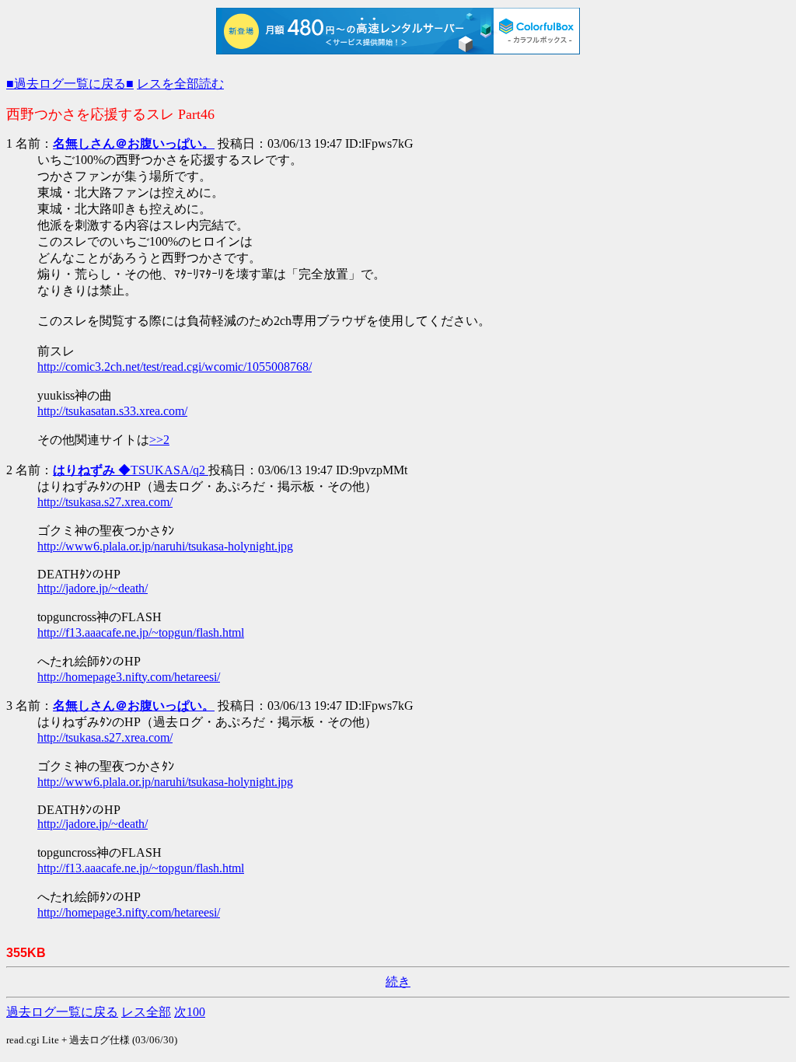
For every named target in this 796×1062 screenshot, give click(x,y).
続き (398, 981)
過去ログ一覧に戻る (62, 1011)
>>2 (159, 439)
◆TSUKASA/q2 (130, 470)
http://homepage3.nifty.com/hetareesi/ (128, 676)
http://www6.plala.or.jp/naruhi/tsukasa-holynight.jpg (165, 546)
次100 (189, 1011)
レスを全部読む (180, 83)
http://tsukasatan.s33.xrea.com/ (112, 410)
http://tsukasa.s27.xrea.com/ (105, 501)
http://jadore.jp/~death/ (92, 588)
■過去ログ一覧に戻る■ (70, 83)
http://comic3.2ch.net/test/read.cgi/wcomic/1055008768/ (174, 366)
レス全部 (146, 1011)
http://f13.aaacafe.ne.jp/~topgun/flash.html (140, 632)
